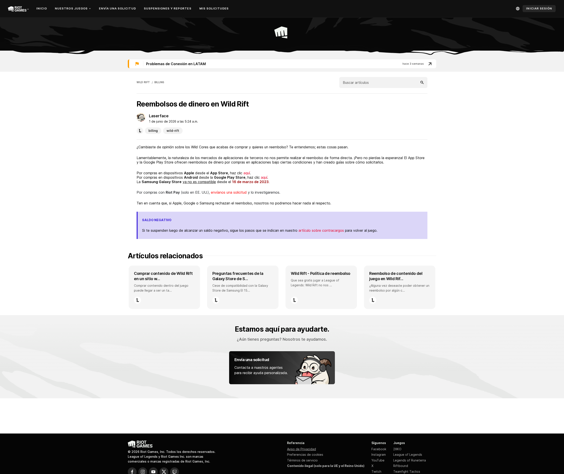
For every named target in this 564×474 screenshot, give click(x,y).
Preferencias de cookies (305, 454)
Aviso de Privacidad (301, 449)
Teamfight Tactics (406, 471)
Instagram (378, 454)
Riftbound (400, 466)
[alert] (282, 63)
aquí (246, 173)
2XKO (397, 449)
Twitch (376, 471)
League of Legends (407, 454)
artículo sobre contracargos (321, 230)
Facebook (378, 449)
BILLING (159, 82)
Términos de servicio (302, 460)
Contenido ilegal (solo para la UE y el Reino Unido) (325, 466)
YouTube (377, 460)
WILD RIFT (143, 82)
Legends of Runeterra (409, 460)
